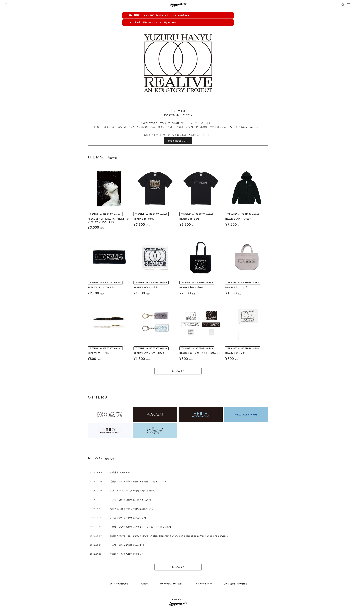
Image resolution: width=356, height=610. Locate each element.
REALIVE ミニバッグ (236, 287)
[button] (6, 5)
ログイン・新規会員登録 (118, 584)
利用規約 (144, 584)
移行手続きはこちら (178, 140)
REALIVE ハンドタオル (146, 287)
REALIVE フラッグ (235, 352)
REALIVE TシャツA (144, 218)
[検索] (343, 5)
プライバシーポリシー (203, 584)
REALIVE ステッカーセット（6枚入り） (200, 352)
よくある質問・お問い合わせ (236, 584)
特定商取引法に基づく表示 (171, 584)
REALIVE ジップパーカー (238, 218)
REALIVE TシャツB (189, 218)
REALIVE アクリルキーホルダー (150, 352)
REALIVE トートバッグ (191, 287)
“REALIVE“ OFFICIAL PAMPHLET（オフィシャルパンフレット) (108, 220)
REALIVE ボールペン (98, 352)
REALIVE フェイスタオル (101, 287)
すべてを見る (178, 371)
